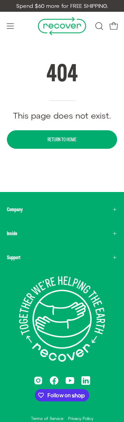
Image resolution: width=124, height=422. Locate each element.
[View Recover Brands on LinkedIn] (86, 380)
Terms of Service (47, 418)
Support (13, 257)
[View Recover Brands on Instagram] (38, 380)
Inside (12, 233)
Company (15, 209)
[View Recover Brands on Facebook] (54, 380)
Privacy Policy (80, 418)
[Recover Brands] (62, 26)
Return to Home (62, 139)
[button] (98, 26)
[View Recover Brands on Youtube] (70, 380)
